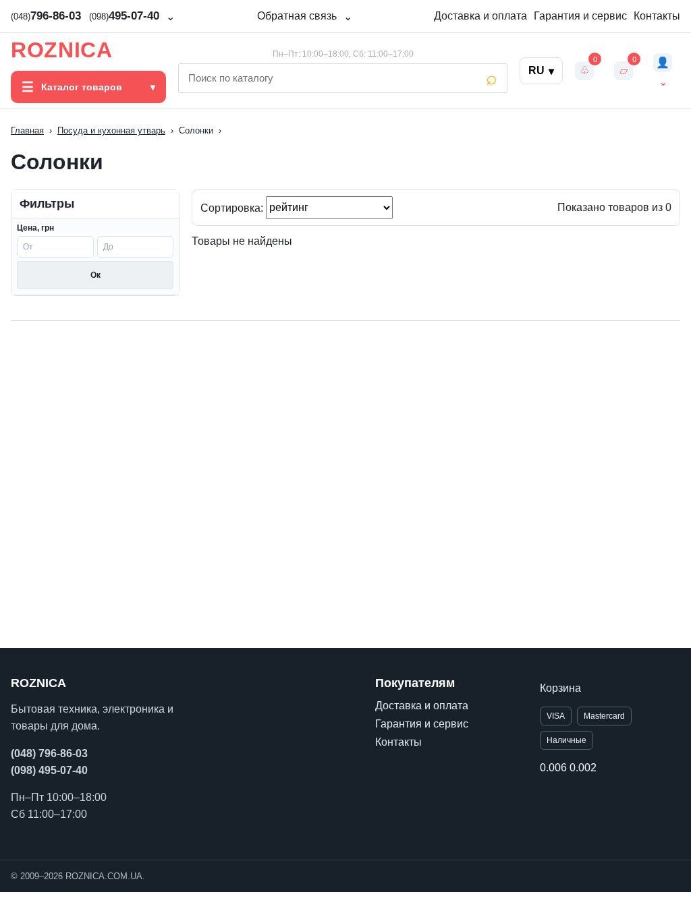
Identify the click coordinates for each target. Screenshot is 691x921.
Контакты (657, 16)
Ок (95, 275)
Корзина (560, 688)
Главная (27, 130)
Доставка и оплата (480, 16)
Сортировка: (233, 207)
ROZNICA (61, 50)
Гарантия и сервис (580, 16)
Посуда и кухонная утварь (111, 130)
